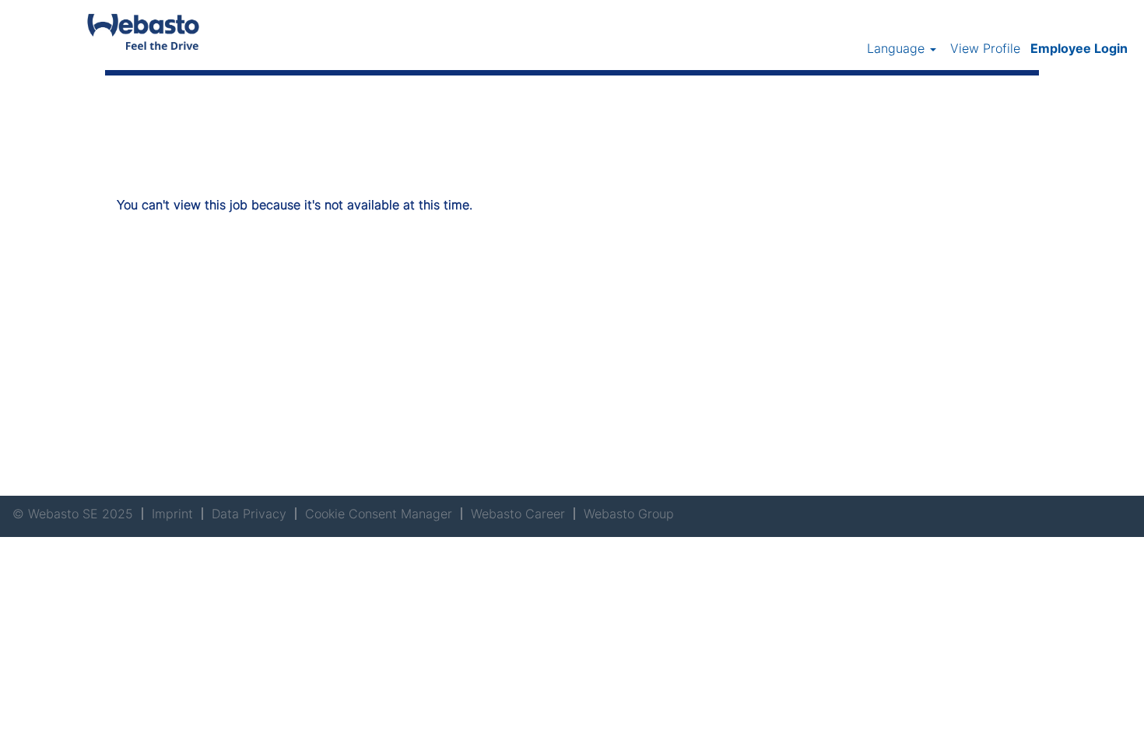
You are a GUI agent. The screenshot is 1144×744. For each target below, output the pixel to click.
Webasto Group (629, 513)
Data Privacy (249, 513)
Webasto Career (518, 513)
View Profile (985, 48)
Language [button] (897, 48)
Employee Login (1079, 48)
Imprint (172, 513)
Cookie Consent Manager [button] (378, 513)
